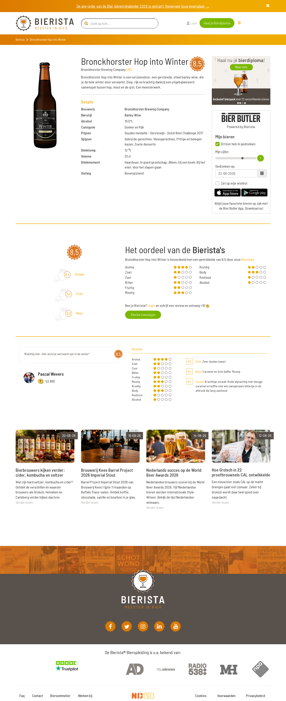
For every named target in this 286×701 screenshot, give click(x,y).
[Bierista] (41, 23)
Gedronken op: (225, 166)
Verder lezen (24, 502)
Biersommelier (60, 695)
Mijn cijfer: (222, 152)
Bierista (20, 39)
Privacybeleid (255, 695)
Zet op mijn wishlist (234, 183)
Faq (22, 695)
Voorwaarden (226, 695)
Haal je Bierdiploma (217, 23)
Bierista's (247, 259)
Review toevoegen (143, 314)
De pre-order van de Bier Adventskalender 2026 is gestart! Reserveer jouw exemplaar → (143, 6)
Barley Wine (133, 115)
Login (193, 23)
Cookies (200, 695)
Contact (37, 695)
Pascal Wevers (51, 374)
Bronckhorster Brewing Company (147, 109)
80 (129, 69)
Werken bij (85, 695)
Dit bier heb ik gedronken (238, 144)
